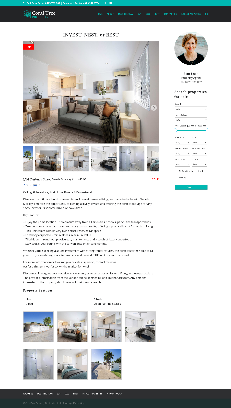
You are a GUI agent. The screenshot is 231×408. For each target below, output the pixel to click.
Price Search (190, 125)
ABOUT (110, 14)
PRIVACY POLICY (114, 393)
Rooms (194, 159)
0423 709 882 (52, 3)
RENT (157, 14)
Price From (180, 137)
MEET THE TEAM (125, 14)
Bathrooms (180, 159)
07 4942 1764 (91, 3)
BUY (140, 14)
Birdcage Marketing (74, 403)
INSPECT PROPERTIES (191, 14)
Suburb (178, 104)
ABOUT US (28, 393)
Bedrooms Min (182, 148)
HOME (99, 14)
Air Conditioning (186, 171)
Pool (200, 171)
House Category (182, 115)
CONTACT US (170, 14)
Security (183, 177)
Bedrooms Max (198, 148)
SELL (148, 14)
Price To (195, 137)
